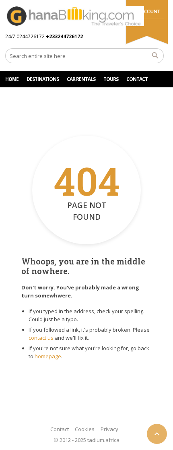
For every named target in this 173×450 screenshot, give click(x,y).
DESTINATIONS (43, 79)
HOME (12, 79)
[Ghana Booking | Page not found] (74, 16)
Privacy (109, 429)
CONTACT (137, 79)
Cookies (85, 429)
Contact (59, 429)
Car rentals (81, 79)
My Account (145, 11)
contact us (41, 337)
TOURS (110, 79)
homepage (48, 356)
